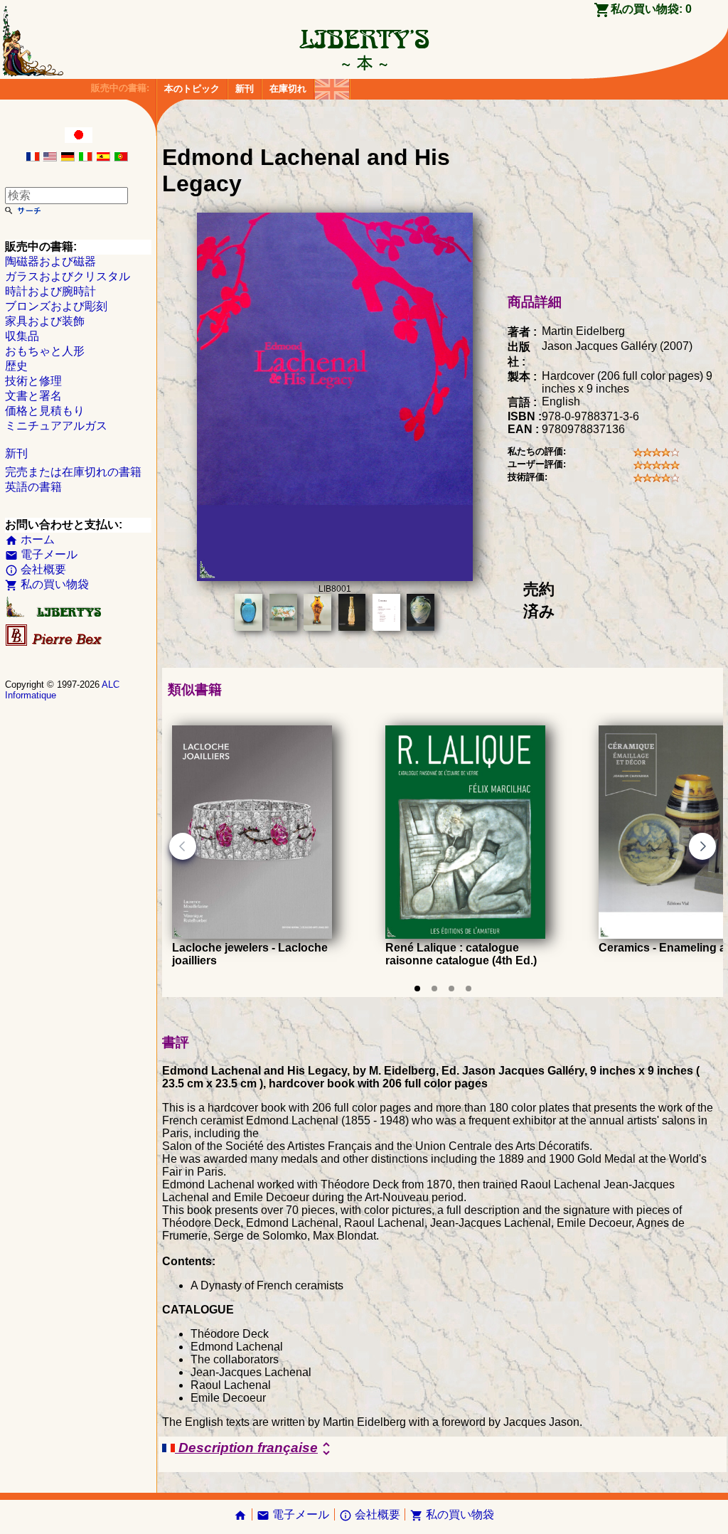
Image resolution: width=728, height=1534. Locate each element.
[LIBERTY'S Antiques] (55, 614)
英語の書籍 (33, 487)
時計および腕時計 (50, 291)
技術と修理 (33, 381)
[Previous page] (182, 846)
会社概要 (35, 569)
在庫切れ (287, 88)
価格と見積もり (45, 411)
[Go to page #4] (468, 988)
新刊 (244, 88)
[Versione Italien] (85, 157)
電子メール (41, 554)
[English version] (50, 157)
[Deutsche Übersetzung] (67, 157)
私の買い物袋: (651, 9)
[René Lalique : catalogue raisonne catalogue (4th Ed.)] (465, 935)
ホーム (30, 539)
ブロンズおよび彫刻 (56, 306)
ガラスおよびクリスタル (67, 276)
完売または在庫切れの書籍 (73, 472)
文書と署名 (33, 396)
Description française (255, 1448)
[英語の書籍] (332, 85)
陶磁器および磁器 (50, 261)
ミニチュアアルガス (56, 426)
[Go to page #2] (434, 988)
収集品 (22, 336)
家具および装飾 (45, 321)
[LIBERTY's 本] (364, 62)
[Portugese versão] (121, 157)
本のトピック (192, 88)
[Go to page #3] (451, 988)
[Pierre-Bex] (55, 642)
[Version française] (33, 157)
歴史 (16, 366)
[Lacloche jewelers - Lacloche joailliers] (252, 935)
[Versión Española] (103, 157)
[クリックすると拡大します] (335, 577)
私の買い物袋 (47, 584)
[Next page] (702, 846)
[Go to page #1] (417, 988)
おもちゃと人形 (45, 351)
